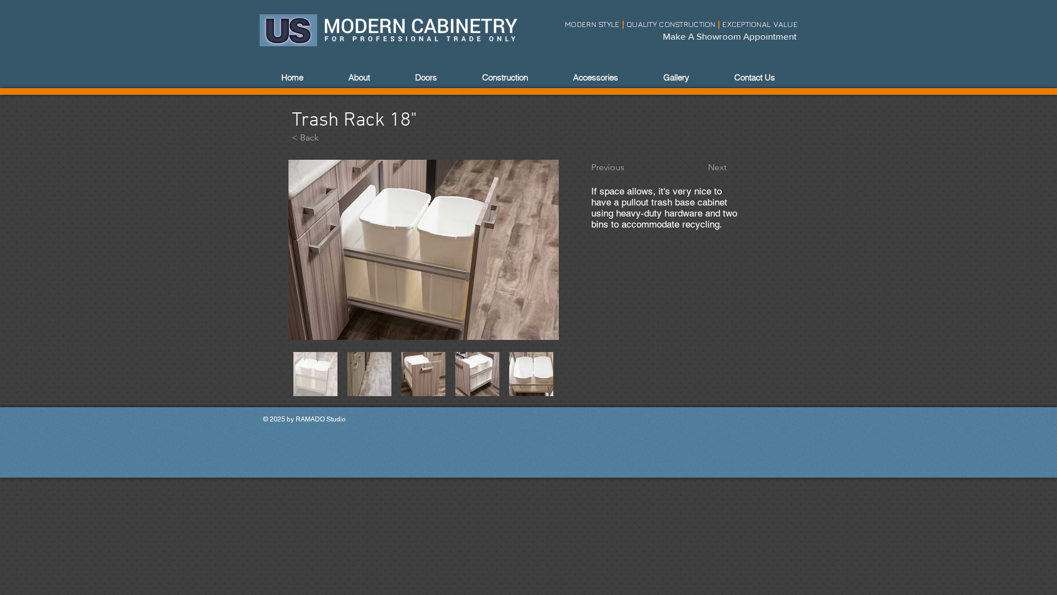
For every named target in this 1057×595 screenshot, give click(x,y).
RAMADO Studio (321, 419)
